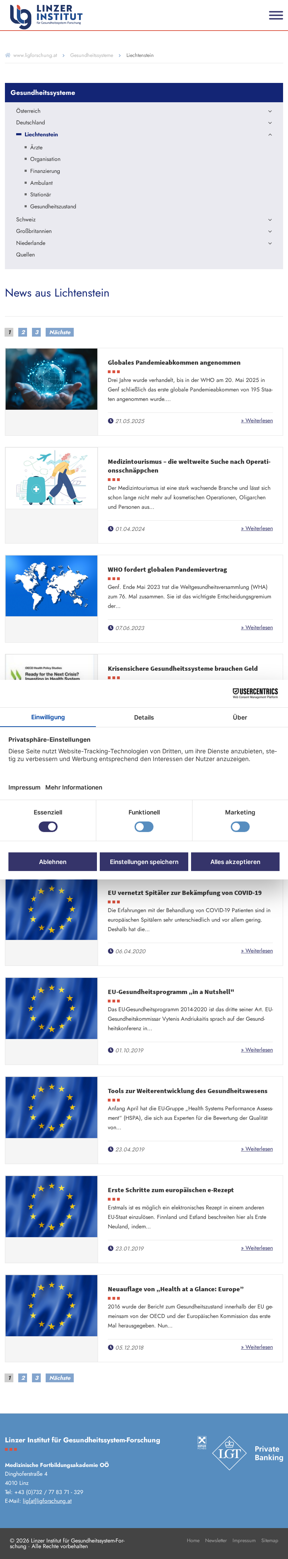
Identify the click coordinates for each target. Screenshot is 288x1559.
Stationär (40, 195)
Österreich (28, 111)
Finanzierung (45, 171)
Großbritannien (34, 231)
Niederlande (30, 243)
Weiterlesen (258, 420)
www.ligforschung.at (35, 55)
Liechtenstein (41, 134)
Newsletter (216, 1540)
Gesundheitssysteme (91, 55)
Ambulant (41, 183)
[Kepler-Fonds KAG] (202, 1442)
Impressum (244, 1540)
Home (193, 1540)
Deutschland (30, 122)
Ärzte (36, 147)
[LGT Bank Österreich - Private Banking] (247, 1453)
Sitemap (269, 1540)
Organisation (45, 159)
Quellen (25, 255)
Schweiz (25, 219)
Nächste (59, 332)
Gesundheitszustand (53, 206)
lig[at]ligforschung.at (47, 1501)
